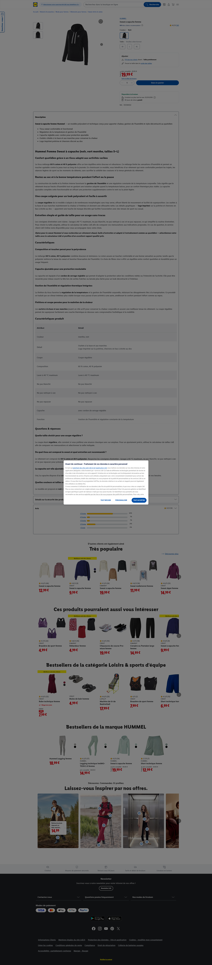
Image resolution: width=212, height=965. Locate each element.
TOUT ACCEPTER (139, 500)
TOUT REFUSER (106, 500)
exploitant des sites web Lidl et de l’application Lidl (90, 468)
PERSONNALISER (121, 500)
